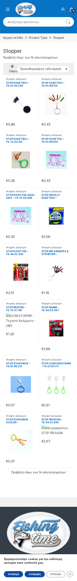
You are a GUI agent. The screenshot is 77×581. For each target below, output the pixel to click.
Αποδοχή (13, 574)
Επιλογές (56, 574)
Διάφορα (21, 79)
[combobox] (32, 22)
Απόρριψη (35, 574)
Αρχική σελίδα (13, 37)
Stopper (10, 79)
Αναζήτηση (68, 22)
